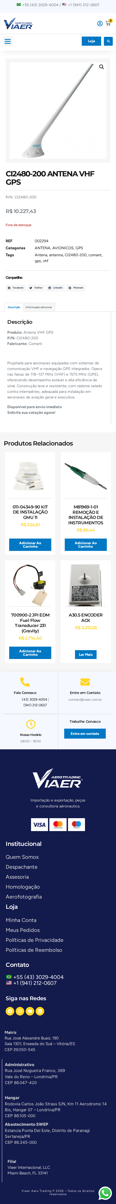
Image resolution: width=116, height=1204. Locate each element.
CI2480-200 (76, 255)
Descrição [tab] (14, 307)
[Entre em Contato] (85, 682)
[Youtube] (30, 1011)
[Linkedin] (40, 1011)
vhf (45, 261)
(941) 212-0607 (35, 705)
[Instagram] (20, 1011)
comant (94, 255)
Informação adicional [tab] (39, 307)
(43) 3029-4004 (34, 699)
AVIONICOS (63, 248)
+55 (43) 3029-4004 (39, 977)
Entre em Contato (85, 692)
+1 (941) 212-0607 (35, 983)
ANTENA (42, 248)
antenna (56, 255)
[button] (8, 41)
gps (38, 261)
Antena (41, 255)
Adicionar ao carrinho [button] (30, 544)
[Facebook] (10, 1011)
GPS (79, 248)
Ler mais (86, 655)
